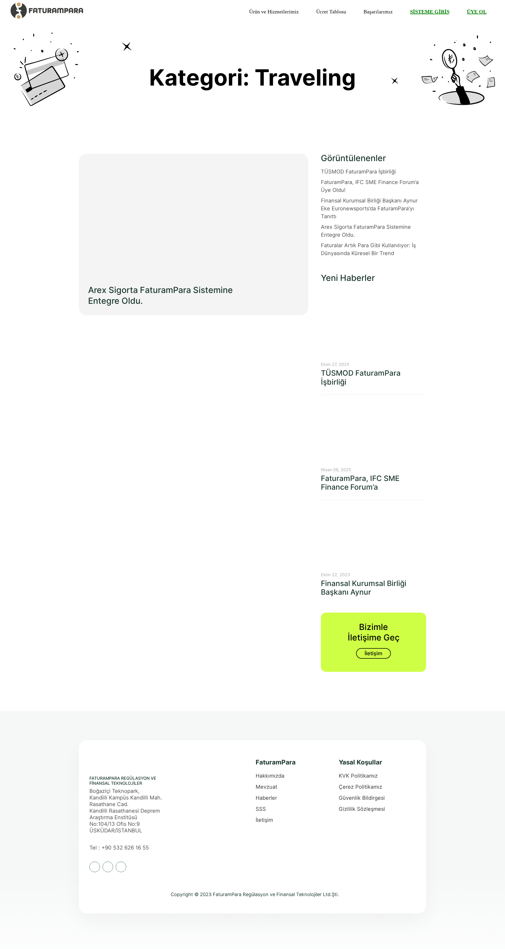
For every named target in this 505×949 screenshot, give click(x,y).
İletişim (373, 653)
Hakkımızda (270, 776)
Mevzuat (266, 787)
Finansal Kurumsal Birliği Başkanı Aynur (363, 588)
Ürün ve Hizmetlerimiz (274, 11)
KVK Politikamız (358, 776)
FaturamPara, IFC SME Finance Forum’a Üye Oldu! (370, 186)
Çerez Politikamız (360, 787)
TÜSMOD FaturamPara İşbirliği (358, 171)
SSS (261, 809)
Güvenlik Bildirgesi (362, 798)
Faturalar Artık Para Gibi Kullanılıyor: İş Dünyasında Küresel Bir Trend (368, 249)
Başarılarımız (378, 11)
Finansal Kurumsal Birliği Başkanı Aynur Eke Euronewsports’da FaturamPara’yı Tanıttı (369, 208)
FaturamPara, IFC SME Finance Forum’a (360, 483)
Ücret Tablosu (331, 11)
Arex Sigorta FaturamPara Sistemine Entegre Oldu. (366, 231)
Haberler (266, 798)
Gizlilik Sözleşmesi (362, 809)
